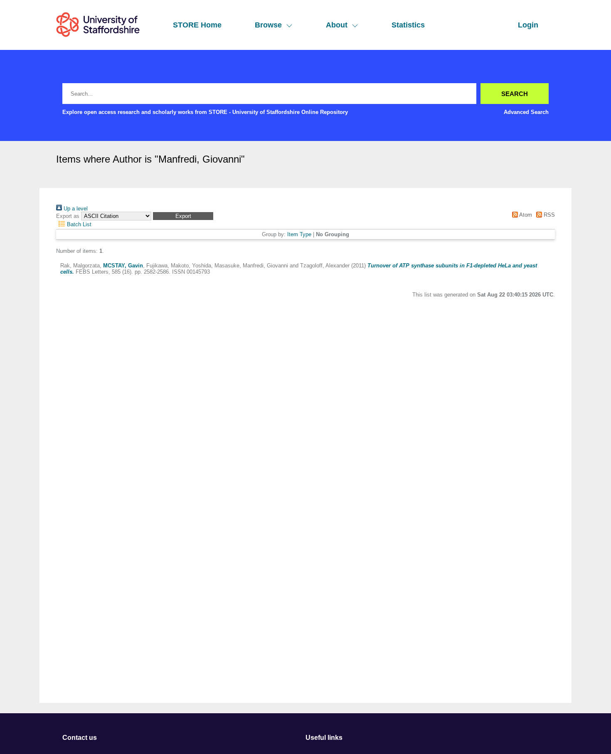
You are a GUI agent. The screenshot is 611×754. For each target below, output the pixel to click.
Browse (268, 25)
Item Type (299, 234)
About (336, 25)
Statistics (408, 25)
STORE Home (197, 25)
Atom (525, 215)
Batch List (78, 224)
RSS (548, 215)
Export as (67, 216)
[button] (183, 216)
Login (528, 25)
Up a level (75, 208)
